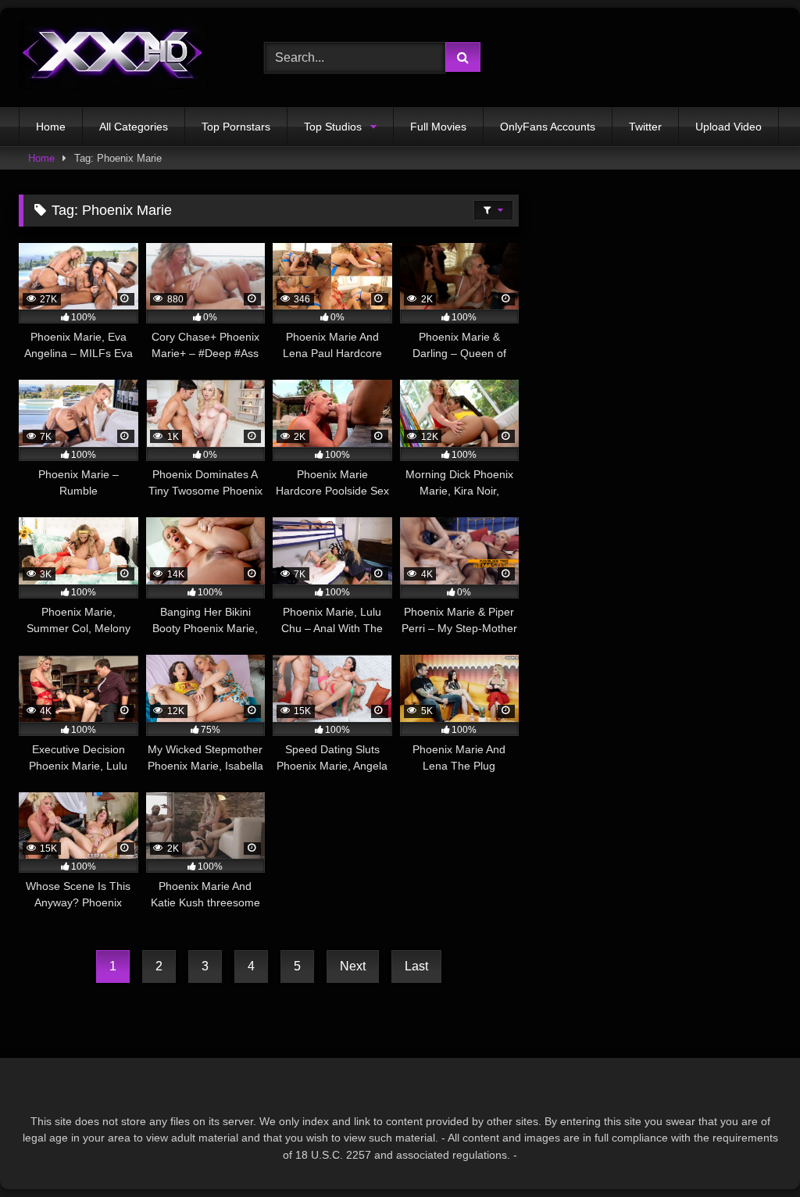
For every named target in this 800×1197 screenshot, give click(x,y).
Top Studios (333, 126)
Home (51, 126)
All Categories (133, 126)
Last (416, 966)
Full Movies (438, 126)
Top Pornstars (236, 126)
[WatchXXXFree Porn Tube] (123, 57)
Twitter (645, 126)
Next (353, 966)
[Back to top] (751, 1150)
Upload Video (728, 126)
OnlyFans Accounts (547, 126)
